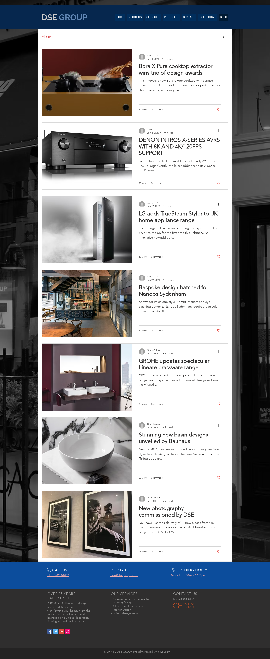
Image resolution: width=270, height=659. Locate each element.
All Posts (47, 36)
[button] (223, 37)
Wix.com (165, 651)
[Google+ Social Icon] (61, 631)
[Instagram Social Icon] (67, 631)
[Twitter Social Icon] (55, 631)
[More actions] (220, 57)
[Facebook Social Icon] (49, 631)
